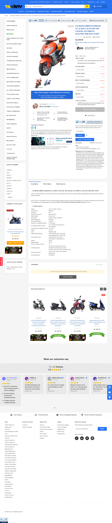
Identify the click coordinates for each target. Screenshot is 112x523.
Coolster (9, 193)
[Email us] (109, 392)
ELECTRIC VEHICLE (12, 102)
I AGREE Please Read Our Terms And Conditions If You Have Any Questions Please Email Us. (90, 103)
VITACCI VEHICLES (12, 65)
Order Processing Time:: (90, 87)
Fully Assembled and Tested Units (15, 39)
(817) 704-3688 (44, 106)
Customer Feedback (27, 427)
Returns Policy (60, 431)
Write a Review (96, 37)
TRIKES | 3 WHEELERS (13, 111)
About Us (42, 425)
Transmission (11, 153)
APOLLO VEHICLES (12, 52)
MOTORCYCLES (11, 115)
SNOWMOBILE (11, 119)
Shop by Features (12, 136)
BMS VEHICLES (11, 69)
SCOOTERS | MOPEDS (56, 11)
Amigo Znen (10, 191)
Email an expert (51, 104)
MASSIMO (9, 178)
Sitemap (42, 438)
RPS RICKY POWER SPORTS (14, 180)
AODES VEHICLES (12, 25)
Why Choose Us (61, 184)
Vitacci (8, 172)
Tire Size (9, 149)
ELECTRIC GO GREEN (82, 11)
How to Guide (43, 433)
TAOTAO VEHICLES (12, 56)
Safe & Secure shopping (63, 425)
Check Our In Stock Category (85, 139)
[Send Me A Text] (109, 387)
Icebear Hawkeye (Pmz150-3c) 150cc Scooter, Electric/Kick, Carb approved (97, 322)
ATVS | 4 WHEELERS (30, 11)
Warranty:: (90, 94)
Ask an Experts (54, 106)
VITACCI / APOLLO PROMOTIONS (12, 158)
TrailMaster (9, 170)
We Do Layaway (44, 436)
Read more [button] (28, 391)
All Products (10, 132)
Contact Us (25, 425)
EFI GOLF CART (11, 145)
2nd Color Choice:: (90, 73)
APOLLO (9, 183)
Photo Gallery (47, 184)
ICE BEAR (9, 185)
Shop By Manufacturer (13, 73)
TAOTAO (9, 175)
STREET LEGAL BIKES (13, 98)
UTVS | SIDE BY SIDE (69, 11)
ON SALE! (9, 48)
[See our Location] (109, 397)
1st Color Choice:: (90, 66)
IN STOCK (21, 11)
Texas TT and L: (90, 58)
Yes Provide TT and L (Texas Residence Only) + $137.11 (90, 60)
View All (10, 197)
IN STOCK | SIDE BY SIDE (14, 44)
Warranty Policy (61, 433)
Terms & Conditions (62, 427)
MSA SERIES (10, 140)
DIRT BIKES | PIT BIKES (43, 11)
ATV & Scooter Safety (45, 427)
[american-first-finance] (35, 127)
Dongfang (9, 188)
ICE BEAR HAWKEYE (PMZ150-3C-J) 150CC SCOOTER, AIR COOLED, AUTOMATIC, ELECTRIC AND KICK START (37, 15)
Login (97, 2)
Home (6, 15)
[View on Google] (26, 378)
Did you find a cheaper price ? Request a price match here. (89, 43)
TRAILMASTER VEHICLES (14, 60)
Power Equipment (12, 123)
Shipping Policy (61, 429)
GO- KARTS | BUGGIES (13, 90)
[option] (52, 50)
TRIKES (91, 11)
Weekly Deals (10, 29)
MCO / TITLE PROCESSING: (90, 80)
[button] (4, 520)
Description (34, 184)
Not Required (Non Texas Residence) (86, 63)
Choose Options (17, 243)
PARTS (9, 128)
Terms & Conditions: (80, 100)
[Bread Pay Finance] (32, 127)
